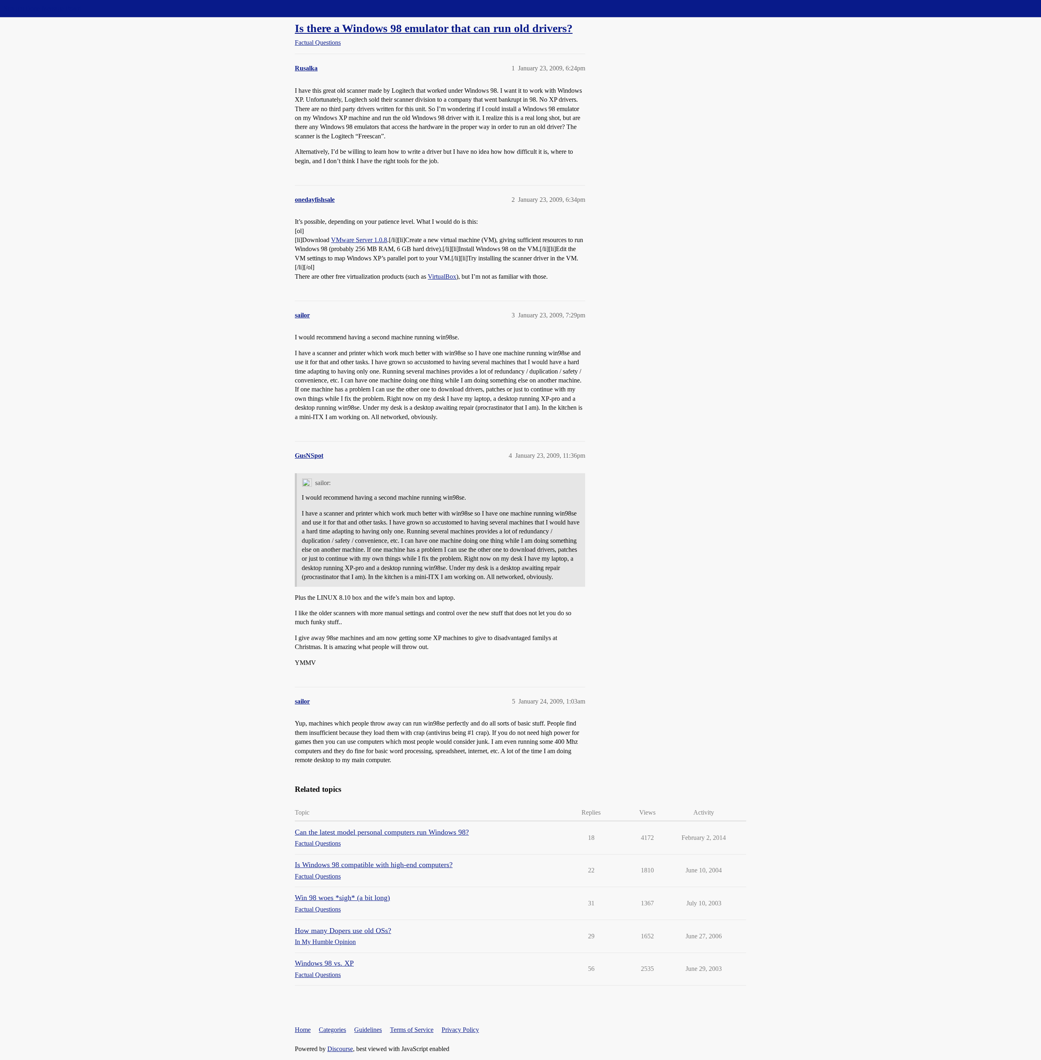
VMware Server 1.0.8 (359, 239)
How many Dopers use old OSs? (343, 931)
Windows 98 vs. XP (324, 963)
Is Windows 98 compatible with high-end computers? (374, 865)
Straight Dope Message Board (42, 8)
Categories (332, 1029)
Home (303, 1029)
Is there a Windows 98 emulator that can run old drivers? (434, 28)
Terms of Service (411, 1029)
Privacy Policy (460, 1029)
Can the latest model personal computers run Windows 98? (382, 832)
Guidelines (368, 1029)
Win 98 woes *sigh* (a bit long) (342, 898)
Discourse (340, 1048)
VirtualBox (442, 276)
